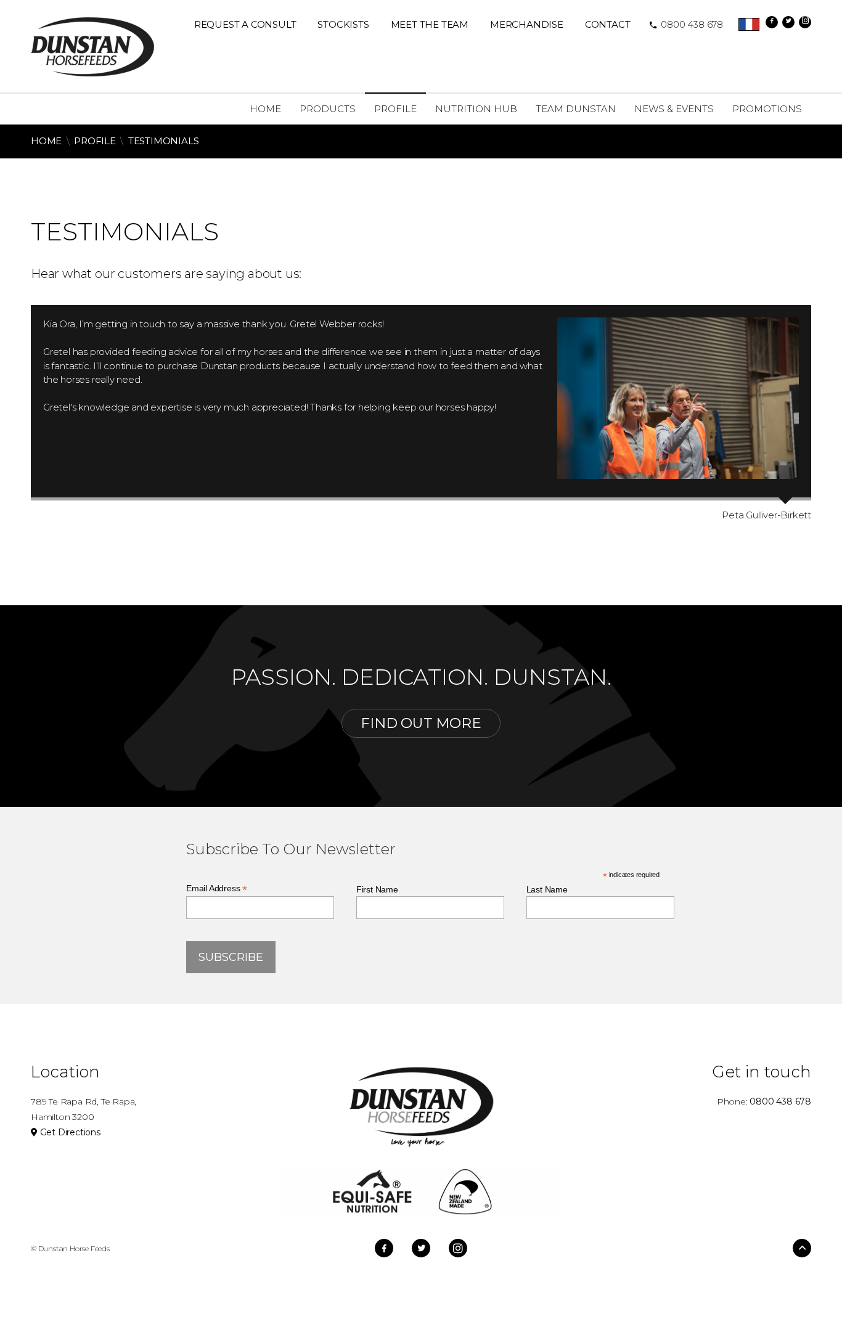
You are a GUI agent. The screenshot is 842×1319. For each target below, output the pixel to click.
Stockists (343, 24)
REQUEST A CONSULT (245, 24)
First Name (377, 889)
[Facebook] (772, 22)
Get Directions (69, 1132)
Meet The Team (429, 24)
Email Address (216, 888)
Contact (608, 24)
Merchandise (526, 24)
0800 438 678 (685, 24)
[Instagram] (805, 22)
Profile (95, 141)
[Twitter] (788, 22)
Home (46, 141)
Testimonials (163, 141)
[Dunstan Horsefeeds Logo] (92, 46)
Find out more (421, 723)
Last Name (547, 889)
